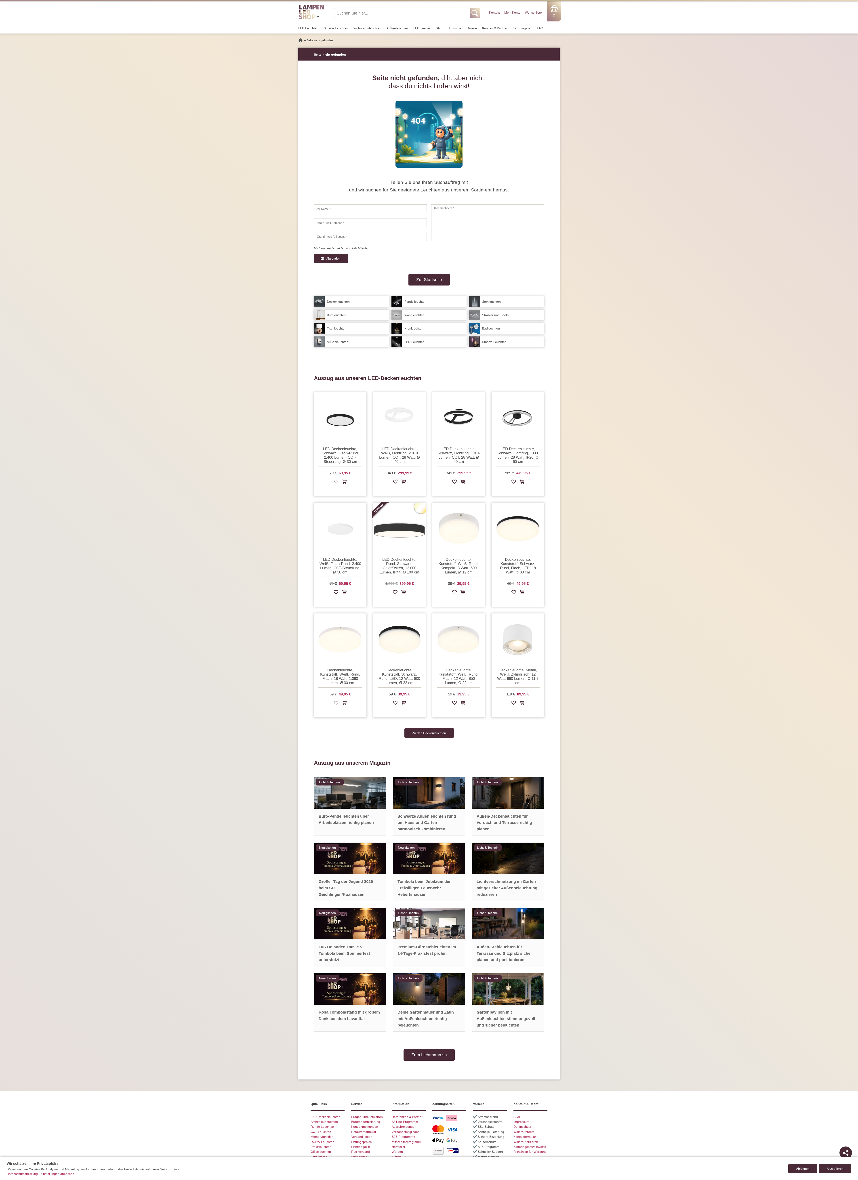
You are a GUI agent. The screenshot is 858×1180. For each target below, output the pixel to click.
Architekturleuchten (324, 1121)
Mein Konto (512, 12)
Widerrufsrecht (523, 1132)
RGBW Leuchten (322, 1142)
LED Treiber (421, 28)
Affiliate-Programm (405, 1121)
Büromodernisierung (365, 1121)
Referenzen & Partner (407, 1117)
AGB (516, 1117)
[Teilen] (845, 1152)
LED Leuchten (308, 28)
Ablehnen (803, 1168)
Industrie (455, 28)
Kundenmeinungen (364, 1126)
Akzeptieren (835, 1168)
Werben (397, 1151)
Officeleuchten (321, 1151)
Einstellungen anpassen (57, 1174)
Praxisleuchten (321, 1147)
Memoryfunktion (322, 1136)
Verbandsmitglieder (405, 1132)
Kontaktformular (524, 1136)
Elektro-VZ (399, 1157)
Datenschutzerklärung (22, 1174)
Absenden (333, 258)
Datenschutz (522, 1126)
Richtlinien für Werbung (530, 1151)
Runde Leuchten (322, 1126)
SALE (440, 28)
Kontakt (494, 12)
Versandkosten (361, 1136)
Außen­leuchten (397, 28)
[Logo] (311, 18)
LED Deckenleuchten (325, 1117)
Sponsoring (359, 1157)
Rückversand (360, 1151)
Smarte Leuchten (336, 28)
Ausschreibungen (404, 1126)
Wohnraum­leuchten (367, 28)
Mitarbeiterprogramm (407, 1142)
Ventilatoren (319, 1157)
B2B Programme (403, 1136)
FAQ (540, 28)
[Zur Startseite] (300, 40)
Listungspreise (361, 1142)
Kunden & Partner (494, 28)
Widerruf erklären (525, 1142)
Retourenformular (363, 1132)
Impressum (521, 1121)
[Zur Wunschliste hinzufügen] (336, 482)
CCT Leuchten (321, 1132)
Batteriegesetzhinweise (529, 1147)
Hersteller (398, 1147)
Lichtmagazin (522, 28)
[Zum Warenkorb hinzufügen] (344, 482)
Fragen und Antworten (367, 1117)
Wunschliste (533, 12)
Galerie (472, 28)
